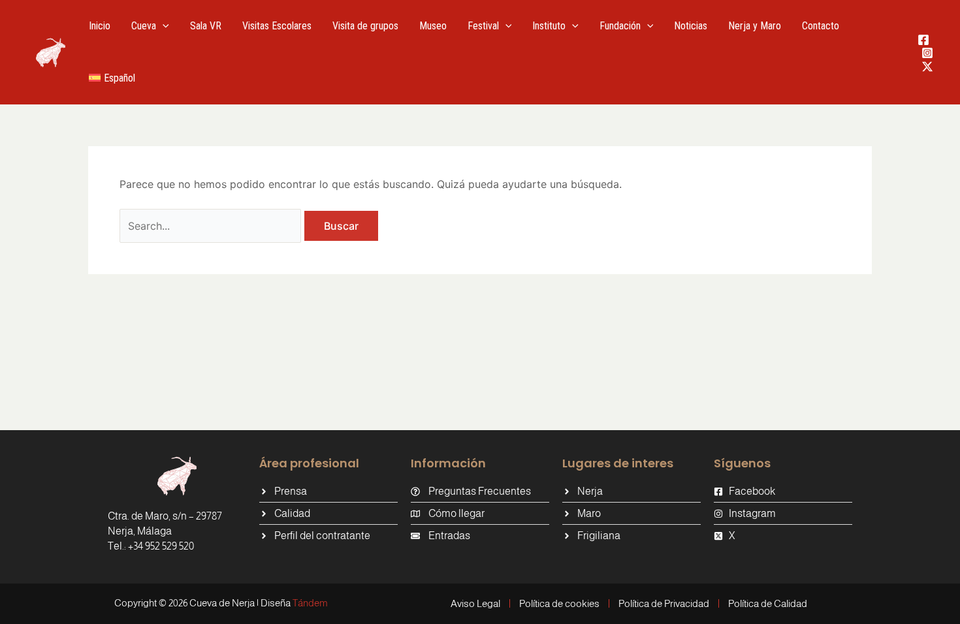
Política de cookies (559, 603)
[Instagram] (927, 53)
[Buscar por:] (212, 225)
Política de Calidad (767, 603)
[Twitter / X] (927, 66)
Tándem (310, 602)
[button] (162, 26)
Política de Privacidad (663, 603)
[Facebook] (923, 40)
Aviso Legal (475, 603)
